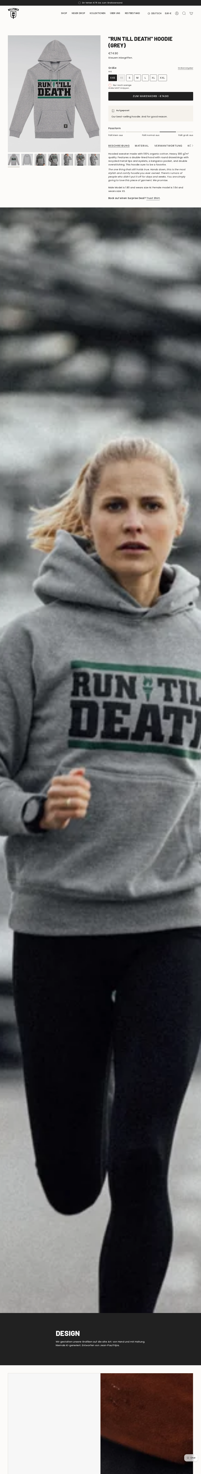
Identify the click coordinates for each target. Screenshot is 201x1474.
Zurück (8, 94)
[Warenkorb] (191, 13)
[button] (64, 13)
